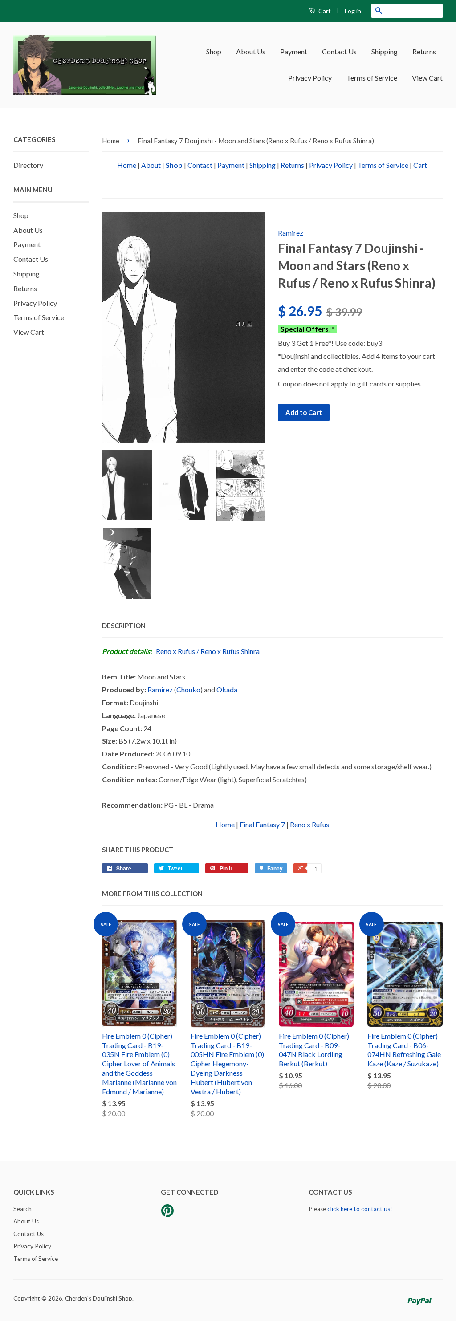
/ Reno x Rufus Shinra (228, 651)
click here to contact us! (359, 1208)
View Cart (427, 77)
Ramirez (290, 232)
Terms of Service (371, 77)
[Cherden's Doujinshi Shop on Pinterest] (167, 1213)
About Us (250, 51)
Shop (213, 51)
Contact (199, 165)
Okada (226, 689)
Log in (353, 11)
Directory (28, 165)
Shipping (384, 51)
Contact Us (339, 51)
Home (110, 141)
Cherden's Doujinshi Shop (98, 1298)
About (151, 165)
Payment (293, 51)
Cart (324, 11)
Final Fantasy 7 (262, 824)
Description (124, 626)
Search (22, 1208)
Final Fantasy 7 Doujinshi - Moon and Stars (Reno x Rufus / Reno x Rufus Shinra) (256, 141)
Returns (424, 51)
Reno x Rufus (175, 651)
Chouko (188, 689)
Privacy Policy (310, 77)
